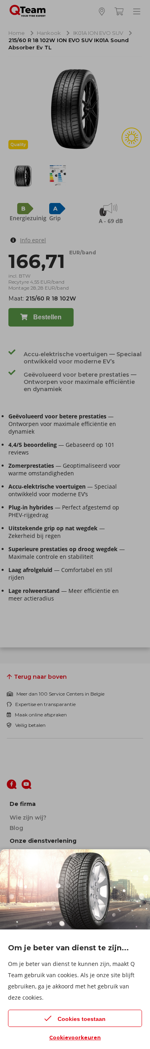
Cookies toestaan (82, 1019)
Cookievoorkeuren (75, 1038)
